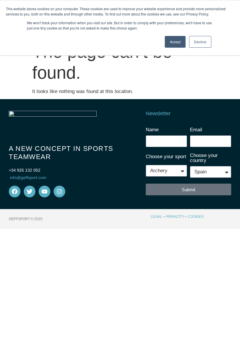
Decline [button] (200, 41)
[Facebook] (14, 191)
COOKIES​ (196, 217)
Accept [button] (175, 41)
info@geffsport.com (28, 177)
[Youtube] (44, 191)
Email (196, 129)
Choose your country (204, 158)
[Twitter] (29, 191)
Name (152, 129)
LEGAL (156, 217)
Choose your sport (166, 156)
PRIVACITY (175, 217)
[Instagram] (59, 191)
